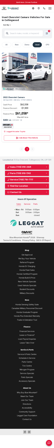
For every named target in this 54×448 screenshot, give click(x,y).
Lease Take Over (27, 343)
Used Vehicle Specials (27, 285)
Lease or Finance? (27, 335)
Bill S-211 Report (43, 240)
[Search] (7, 33)
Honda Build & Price (27, 278)
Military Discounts (27, 293)
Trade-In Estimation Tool (27, 320)
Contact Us (15, 192)
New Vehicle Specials (27, 281)
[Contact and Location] (38, 8)
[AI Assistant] (49, 443)
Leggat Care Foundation (27, 415)
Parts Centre (27, 362)
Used (37, 45)
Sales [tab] (18, 204)
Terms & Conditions (12, 240)
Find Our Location (19, 186)
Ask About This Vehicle (28, 138)
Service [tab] (27, 204)
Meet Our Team (27, 396)
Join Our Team (27, 400)
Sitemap (40, 237)
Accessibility (27, 408)
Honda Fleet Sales (27, 270)
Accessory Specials (27, 381)
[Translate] (33, 8)
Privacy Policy (28, 240)
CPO (47, 45)
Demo (27, 45)
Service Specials (27, 373)
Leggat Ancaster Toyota (16, 131)
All (6, 45)
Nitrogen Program (27, 369)
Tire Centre (27, 366)
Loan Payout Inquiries (27, 339)
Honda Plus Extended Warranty (27, 316)
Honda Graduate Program (27, 312)
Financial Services (27, 331)
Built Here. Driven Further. (27, 2)
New (16, 45)
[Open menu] (49, 8)
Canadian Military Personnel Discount (27, 308)
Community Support (27, 412)
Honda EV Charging (27, 266)
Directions (27, 404)
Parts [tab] (35, 204)
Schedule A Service (27, 358)
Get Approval (27, 255)
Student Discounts (27, 289)
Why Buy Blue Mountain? (27, 392)
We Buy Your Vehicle (27, 258)
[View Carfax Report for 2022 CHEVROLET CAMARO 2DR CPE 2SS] (7, 125)
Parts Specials (27, 377)
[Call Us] (44, 8)
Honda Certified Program (27, 274)
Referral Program (27, 262)
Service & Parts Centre (27, 354)
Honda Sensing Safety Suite (27, 304)
